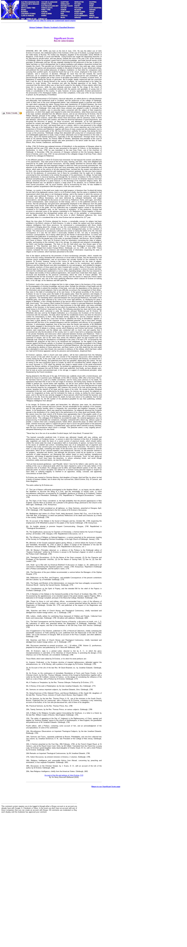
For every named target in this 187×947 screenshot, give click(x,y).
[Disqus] (39, 846)
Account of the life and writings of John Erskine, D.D (64, 775)
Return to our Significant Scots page (105, 787)
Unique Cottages (35, 27)
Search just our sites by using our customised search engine (51, 21)
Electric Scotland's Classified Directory (59, 27)
